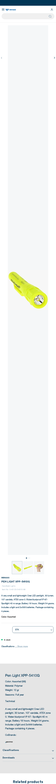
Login (51, 10)
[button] (54, 57)
